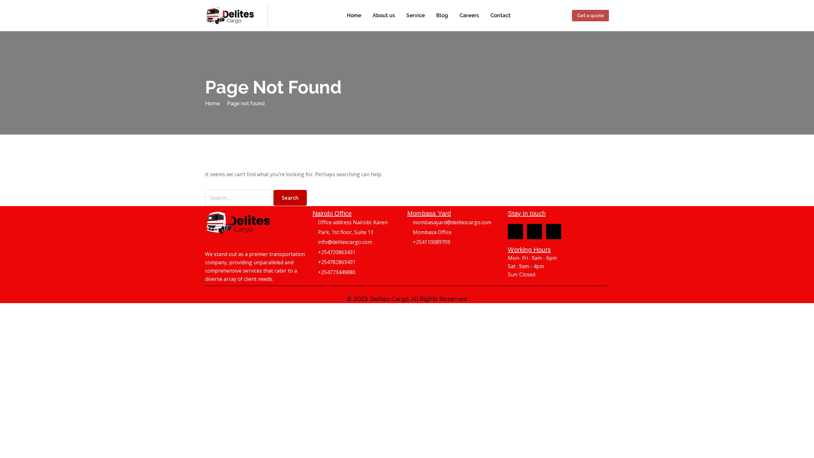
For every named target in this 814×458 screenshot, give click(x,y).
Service (415, 15)
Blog (442, 15)
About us (384, 15)
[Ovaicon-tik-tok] (553, 231)
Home (354, 15)
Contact (500, 15)
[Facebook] (515, 231)
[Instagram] (534, 231)
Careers (469, 15)
